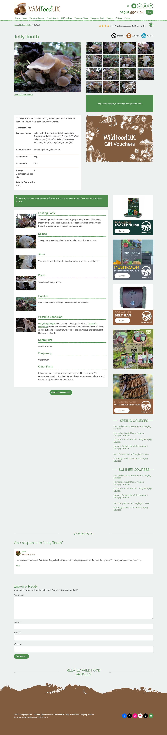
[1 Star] (100, 26)
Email (17, 632)
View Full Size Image (23, 94)
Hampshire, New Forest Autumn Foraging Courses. (132, 427)
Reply (18, 566)
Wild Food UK (43, 717)
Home (16, 25)
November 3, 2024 (28, 554)
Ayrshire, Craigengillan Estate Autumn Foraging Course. (131, 447)
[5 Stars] (111, 26)
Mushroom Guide (25, 25)
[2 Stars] (102, 26)
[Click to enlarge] (94, 53)
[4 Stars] (108, 26)
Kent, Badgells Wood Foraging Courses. (131, 454)
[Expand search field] (128, 6)
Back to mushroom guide (61, 392)
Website (17, 644)
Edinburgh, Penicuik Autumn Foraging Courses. (131, 459)
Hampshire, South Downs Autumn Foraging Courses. (129, 434)
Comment (19, 595)
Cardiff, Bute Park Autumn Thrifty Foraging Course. (133, 440)
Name (17, 622)
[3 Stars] (105, 26)
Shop (149, 12)
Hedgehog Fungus (46, 323)
